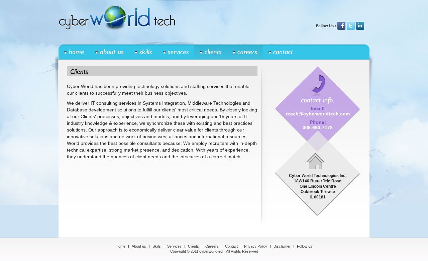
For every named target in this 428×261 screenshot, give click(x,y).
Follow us (304, 246)
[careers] (245, 52)
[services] (175, 52)
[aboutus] (109, 52)
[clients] (210, 52)
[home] (74, 52)
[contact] (281, 52)
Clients (193, 246)
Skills (156, 246)
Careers (212, 246)
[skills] (143, 52)
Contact (231, 246)
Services (174, 246)
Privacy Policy (255, 246)
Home (120, 246)
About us (139, 246)
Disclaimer (282, 246)
